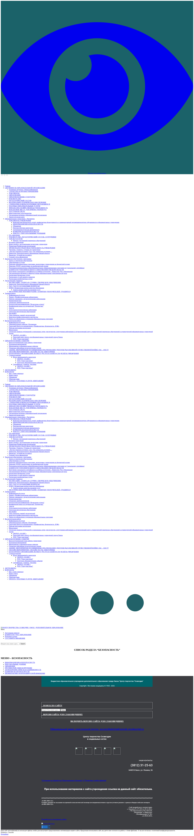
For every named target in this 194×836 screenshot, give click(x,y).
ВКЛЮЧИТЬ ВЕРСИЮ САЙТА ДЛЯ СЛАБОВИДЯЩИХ (97, 721)
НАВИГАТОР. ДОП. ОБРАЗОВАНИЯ (18, 635)
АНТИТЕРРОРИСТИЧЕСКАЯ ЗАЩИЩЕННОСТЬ (23, 670)
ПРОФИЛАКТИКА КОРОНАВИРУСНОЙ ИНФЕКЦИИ (25, 673)
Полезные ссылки (11, 636)
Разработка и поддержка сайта (53, 819)
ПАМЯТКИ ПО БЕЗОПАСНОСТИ (17, 671)
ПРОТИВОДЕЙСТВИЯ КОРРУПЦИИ (18, 668)
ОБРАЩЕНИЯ (10, 666)
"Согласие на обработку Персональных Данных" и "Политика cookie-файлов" (73, 780)
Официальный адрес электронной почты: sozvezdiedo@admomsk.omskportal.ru (97, 729)
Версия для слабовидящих (97, 173)
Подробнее (4, 834)
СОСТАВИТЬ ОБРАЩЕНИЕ (15, 638)
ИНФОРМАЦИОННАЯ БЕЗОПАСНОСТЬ (20, 662)
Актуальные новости (12, 633)
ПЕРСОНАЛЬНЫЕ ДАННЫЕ (15, 664)
